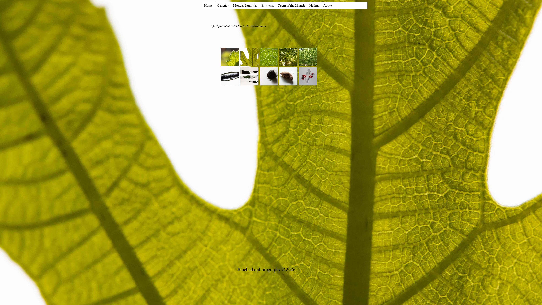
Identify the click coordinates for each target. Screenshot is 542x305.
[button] (223, 5)
